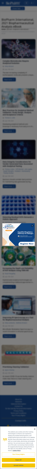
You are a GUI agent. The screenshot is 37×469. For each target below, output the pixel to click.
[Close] (35, 429)
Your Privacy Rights (18, 454)
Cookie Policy (17, 450)
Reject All (18, 460)
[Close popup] (32, 225)
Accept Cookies (18, 465)
